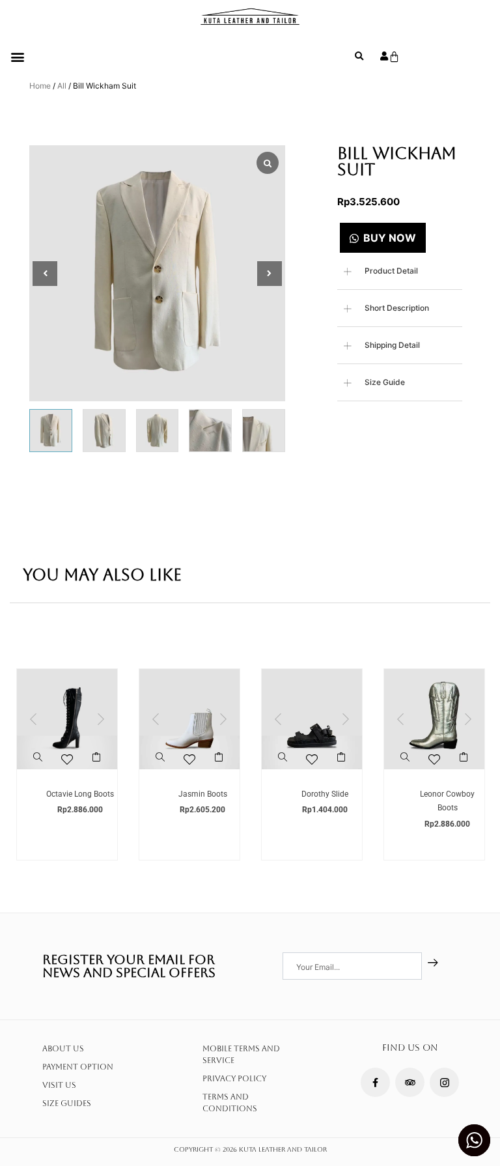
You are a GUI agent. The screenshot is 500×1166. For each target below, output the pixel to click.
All (61, 86)
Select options (219, 762)
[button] (17, 56)
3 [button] (67, 782)
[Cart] (394, 57)
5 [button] (93, 782)
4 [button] (80, 782)
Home (40, 86)
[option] (67, 764)
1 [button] (41, 782)
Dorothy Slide (324, 794)
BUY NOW (389, 237)
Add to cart (97, 762)
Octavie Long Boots (80, 794)
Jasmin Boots (202, 794)
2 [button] (54, 782)
